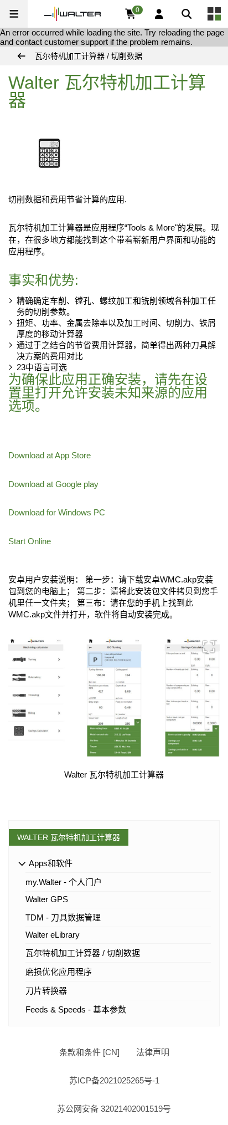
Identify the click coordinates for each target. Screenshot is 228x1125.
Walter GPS (46, 899)
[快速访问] (214, 14)
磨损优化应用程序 (58, 971)
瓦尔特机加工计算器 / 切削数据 (82, 953)
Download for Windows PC (56, 512)
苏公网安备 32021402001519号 (114, 1108)
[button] (14, 14)
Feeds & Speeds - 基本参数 (75, 1009)
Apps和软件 (49, 863)
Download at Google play (53, 484)
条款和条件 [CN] (89, 1052)
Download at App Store (49, 455)
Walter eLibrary (52, 934)
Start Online (29, 541)
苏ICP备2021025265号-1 (114, 1080)
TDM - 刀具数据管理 (63, 917)
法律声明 (152, 1052)
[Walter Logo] (72, 14)
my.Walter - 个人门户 (63, 882)
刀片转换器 (46, 990)
